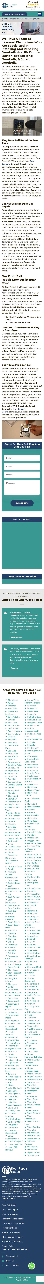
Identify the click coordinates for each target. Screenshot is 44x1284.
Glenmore (12, 984)
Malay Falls (32, 708)
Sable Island (32, 919)
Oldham (31, 812)
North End (32, 804)
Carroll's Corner (15, 785)
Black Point (13, 756)
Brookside (12, 773)
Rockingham (33, 916)
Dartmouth (13, 841)
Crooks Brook (14, 835)
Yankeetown (33, 1155)
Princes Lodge (34, 888)
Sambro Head (33, 933)
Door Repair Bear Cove (15, 19)
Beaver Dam (13, 728)
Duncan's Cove (15, 866)
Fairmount (12, 945)
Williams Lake (33, 1136)
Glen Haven (13, 970)
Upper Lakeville (34, 1060)
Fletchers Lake (14, 962)
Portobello (32, 880)
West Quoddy (33, 1127)
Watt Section (33, 1082)
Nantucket (32, 787)
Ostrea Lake (33, 815)
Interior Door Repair (11, 1232)
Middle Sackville (34, 739)
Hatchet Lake (14, 1023)
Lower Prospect (15, 1141)
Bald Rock (12, 709)
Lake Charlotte (15, 1088)
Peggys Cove (33, 838)
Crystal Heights (15, 838)
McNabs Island (34, 720)
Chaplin (11, 793)
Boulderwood (14, 762)
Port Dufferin (33, 863)
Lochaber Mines (15, 1122)
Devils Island (13, 850)
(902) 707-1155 (12, 1265)
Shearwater (32, 950)
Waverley (31, 1085)
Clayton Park (14, 804)
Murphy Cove (33, 773)
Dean (10, 844)
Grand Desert (14, 995)
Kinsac (11, 1085)
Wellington (32, 1091)
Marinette (31, 714)
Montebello (32, 756)
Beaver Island (14, 734)
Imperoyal (12, 1057)
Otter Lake (32, 818)
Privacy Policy (8, 1246)
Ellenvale (12, 933)
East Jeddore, (14, 883)
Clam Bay (12, 799)
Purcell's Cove (33, 897)
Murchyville (32, 770)
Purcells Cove (33, 900)
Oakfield (31, 810)
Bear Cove (12, 723)
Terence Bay (33, 1026)
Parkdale (31, 835)
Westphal (31, 1130)
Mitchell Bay (32, 748)
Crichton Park (14, 833)
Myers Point (32, 784)
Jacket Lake (13, 1066)
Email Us (10, 1261)
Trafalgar (31, 1049)
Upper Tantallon (34, 1077)
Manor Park (32, 711)
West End (31, 1102)
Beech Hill (12, 740)
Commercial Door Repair (13, 1223)
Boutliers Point (15, 765)
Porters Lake (33, 869)
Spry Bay (31, 998)
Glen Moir (12, 976)
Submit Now (22, 503)
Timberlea (32, 1040)
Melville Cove (33, 725)
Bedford (11, 737)
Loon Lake (13, 1128)
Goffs (10, 987)
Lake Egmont (14, 1094)
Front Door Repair (10, 1228)
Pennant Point (34, 846)
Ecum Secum (14, 922)
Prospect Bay (33, 894)
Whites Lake (33, 1133)
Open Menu (40, 14)
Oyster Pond (33, 824)
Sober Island (33, 984)
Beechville (12, 742)
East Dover (13, 880)
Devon (11, 852)
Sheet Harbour (34, 953)
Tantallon (31, 1018)
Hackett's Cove (15, 1009)
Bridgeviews (13, 768)
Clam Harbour (14, 802)
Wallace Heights (34, 1079)
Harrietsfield (13, 1021)
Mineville (31, 745)
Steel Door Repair (10, 1214)
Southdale (32, 992)
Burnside (12, 779)
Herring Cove (14, 1043)
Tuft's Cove (32, 1051)
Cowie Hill (12, 830)
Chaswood (13, 796)
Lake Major (13, 1096)
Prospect (31, 891)
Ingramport (13, 1063)
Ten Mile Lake (33, 1023)
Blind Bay (12, 759)
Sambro (31, 928)
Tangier (30, 1015)
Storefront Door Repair (12, 1241)
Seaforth (31, 942)
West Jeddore (33, 1105)
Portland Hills (33, 877)
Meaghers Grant (34, 723)
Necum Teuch (33, 790)
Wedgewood (33, 1088)
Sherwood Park (34, 967)
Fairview (11, 947)
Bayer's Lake (14, 717)
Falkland (12, 950)
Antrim (11, 703)
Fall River (12, 953)
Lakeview (12, 1102)
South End (32, 987)
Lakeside (12, 1099)
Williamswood (34, 1138)
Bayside (11, 720)
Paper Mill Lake (34, 832)
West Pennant (33, 1113)
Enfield (11, 942)
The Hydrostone (34, 1029)
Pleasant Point (34, 855)
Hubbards (12, 1051)
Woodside (32, 1150)
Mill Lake (31, 742)
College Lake (14, 819)
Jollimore (12, 1074)
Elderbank (12, 930)
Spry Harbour (33, 1001)
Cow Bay (12, 827)
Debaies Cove (14, 847)
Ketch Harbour (14, 1077)
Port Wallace (33, 866)
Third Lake (32, 1032)
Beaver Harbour (15, 731)
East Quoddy (14, 908)
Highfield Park (14, 1049)
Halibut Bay (13, 1012)
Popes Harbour (34, 860)
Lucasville (31, 706)
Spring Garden (33, 995)
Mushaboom (33, 776)
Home (4, 19)
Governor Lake (14, 993)
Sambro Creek (34, 930)
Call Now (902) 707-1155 (14, 14)
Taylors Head (33, 1021)
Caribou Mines (14, 782)
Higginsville (13, 1046)
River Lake (32, 914)
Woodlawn (32, 1147)
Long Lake (13, 1125)
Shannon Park (33, 947)
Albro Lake (13, 700)
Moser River (32, 767)
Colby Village (14, 813)
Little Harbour (14, 1119)
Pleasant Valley (34, 857)
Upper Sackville (34, 1074)
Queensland (32, 902)
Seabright (31, 939)
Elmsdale (12, 936)
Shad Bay (31, 945)
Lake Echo (12, 1091)
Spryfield (31, 1004)
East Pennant (14, 897)
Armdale (12, 706)
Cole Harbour (14, 816)
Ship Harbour (33, 970)
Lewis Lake (13, 1108)
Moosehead (32, 765)
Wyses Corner (33, 1152)
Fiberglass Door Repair (12, 1237)
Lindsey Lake (14, 1111)
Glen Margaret (14, 973)
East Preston (14, 905)
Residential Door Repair (12, 1219)
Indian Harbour (15, 1060)
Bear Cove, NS (12, 1256)
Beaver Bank (14, 725)
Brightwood (13, 771)
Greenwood (13, 1001)
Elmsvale (12, 939)
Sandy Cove (32, 936)
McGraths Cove (34, 717)
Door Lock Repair (10, 1210)
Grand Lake (13, 998)
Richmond (32, 911)
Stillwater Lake (34, 1012)
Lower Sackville (15, 1144)
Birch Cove (13, 754)
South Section (33, 989)
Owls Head (32, 821)
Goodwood (13, 990)
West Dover (32, 1099)
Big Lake (12, 751)
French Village (14, 964)
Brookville (12, 776)
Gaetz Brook (13, 967)
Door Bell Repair (9, 1205)
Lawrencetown (15, 1105)
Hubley (11, 1054)
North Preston (33, 807)
